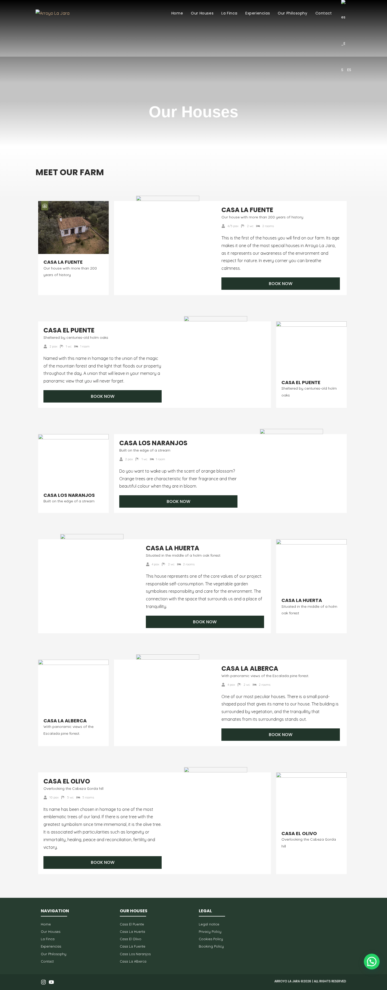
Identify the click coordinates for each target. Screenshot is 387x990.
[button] (372, 961)
